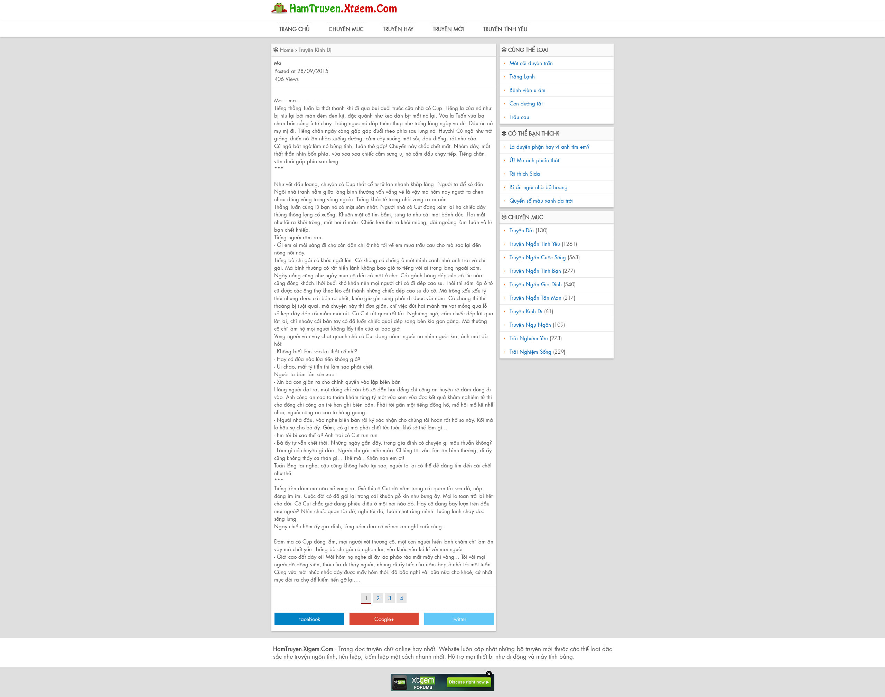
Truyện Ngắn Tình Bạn (535, 271)
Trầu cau (519, 117)
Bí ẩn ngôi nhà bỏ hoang (538, 187)
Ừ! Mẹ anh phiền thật (533, 160)
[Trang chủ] (335, 15)
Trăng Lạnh (522, 76)
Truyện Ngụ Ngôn (530, 324)
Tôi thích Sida (524, 173)
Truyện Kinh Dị (315, 50)
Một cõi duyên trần (531, 63)
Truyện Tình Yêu (505, 29)
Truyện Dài (522, 230)
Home (287, 50)
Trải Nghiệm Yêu (529, 338)
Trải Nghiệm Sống (530, 351)
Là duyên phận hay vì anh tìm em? (548, 146)
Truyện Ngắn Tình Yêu (535, 244)
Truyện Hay (398, 29)
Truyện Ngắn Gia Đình (536, 284)
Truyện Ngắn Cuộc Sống (538, 257)
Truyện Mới (448, 29)
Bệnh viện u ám (528, 90)
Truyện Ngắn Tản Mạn (535, 297)
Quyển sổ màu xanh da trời (540, 200)
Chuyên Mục (346, 29)
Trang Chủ (294, 29)
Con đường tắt (526, 103)
